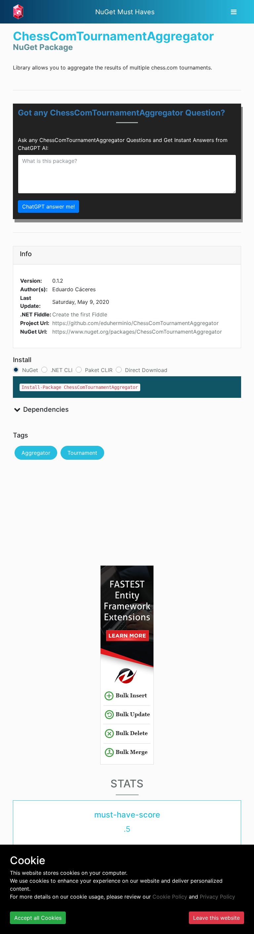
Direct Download (146, 370)
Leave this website (216, 917)
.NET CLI (61, 370)
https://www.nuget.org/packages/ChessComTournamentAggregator (137, 331)
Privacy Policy (217, 896)
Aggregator (35, 452)
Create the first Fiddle (79, 314)
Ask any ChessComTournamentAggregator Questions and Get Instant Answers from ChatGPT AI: (123, 144)
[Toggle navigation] (234, 12)
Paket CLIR (98, 370)
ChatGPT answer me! (48, 206)
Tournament (82, 452)
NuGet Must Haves (124, 12)
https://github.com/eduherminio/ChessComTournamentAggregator (135, 323)
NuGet (30, 370)
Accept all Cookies (38, 917)
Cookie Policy (169, 896)
